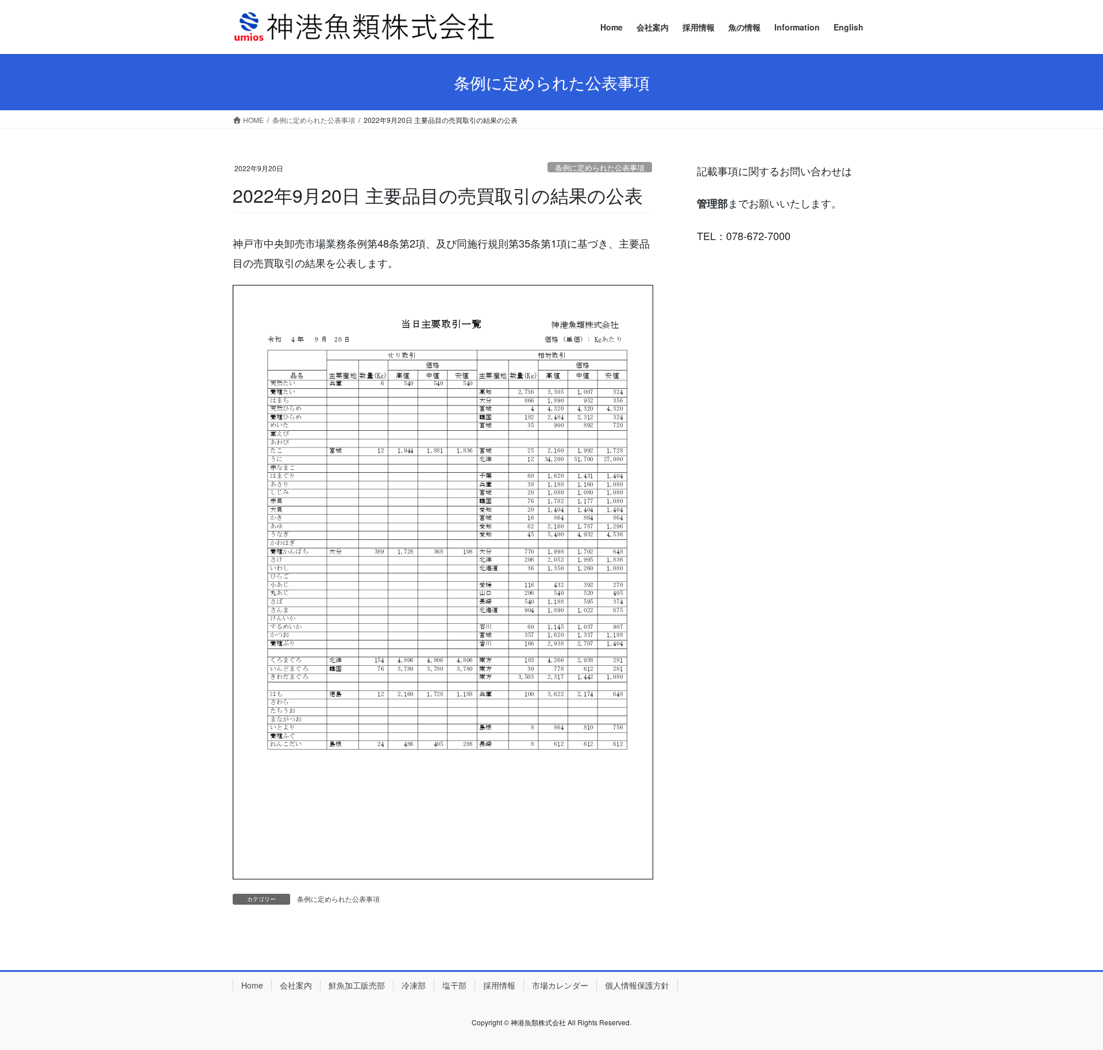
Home (252, 985)
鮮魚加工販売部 (357, 985)
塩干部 (454, 985)
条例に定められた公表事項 (600, 167)
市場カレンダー (560, 985)
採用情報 (499, 985)
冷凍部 (414, 985)
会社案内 (296, 985)
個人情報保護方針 (637, 985)
